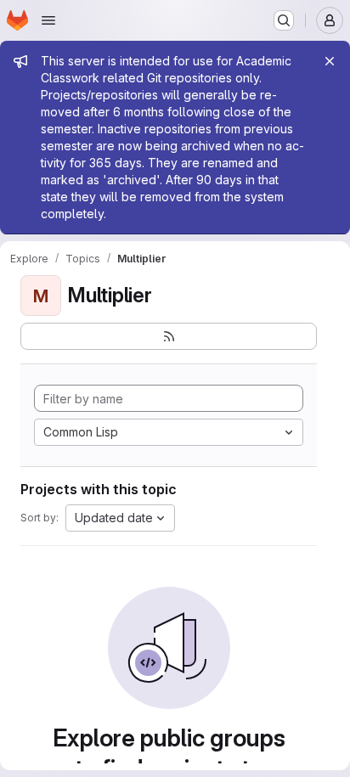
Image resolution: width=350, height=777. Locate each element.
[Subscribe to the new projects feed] (168, 336)
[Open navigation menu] (48, 20)
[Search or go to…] (284, 20)
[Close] (329, 61)
